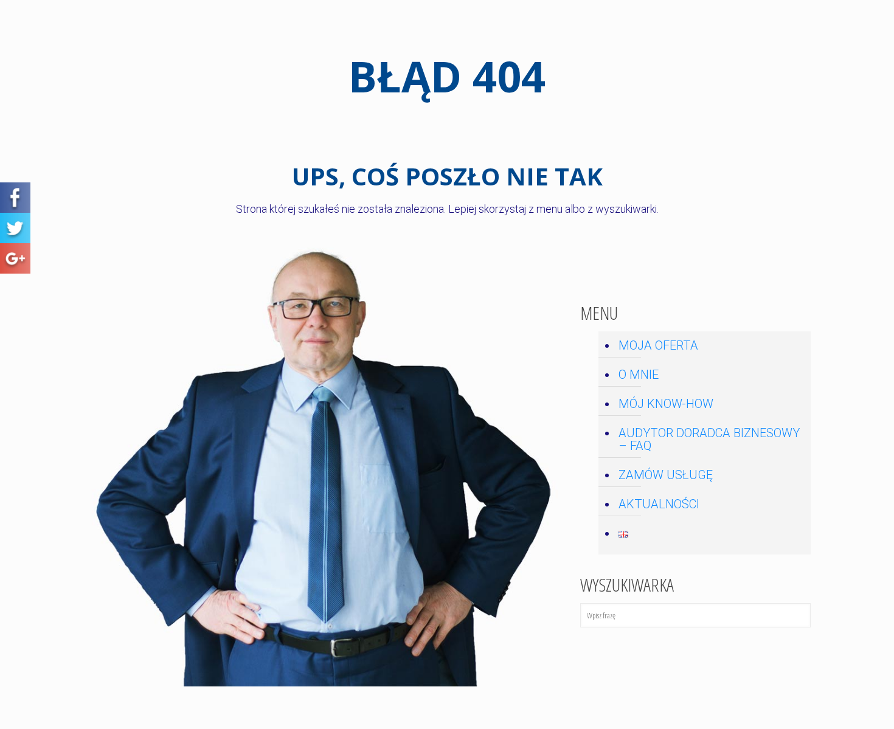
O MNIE (639, 374)
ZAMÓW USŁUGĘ (666, 475)
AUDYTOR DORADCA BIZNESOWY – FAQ (709, 439)
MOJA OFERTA (658, 345)
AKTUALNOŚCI (659, 504)
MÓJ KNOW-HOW (666, 403)
